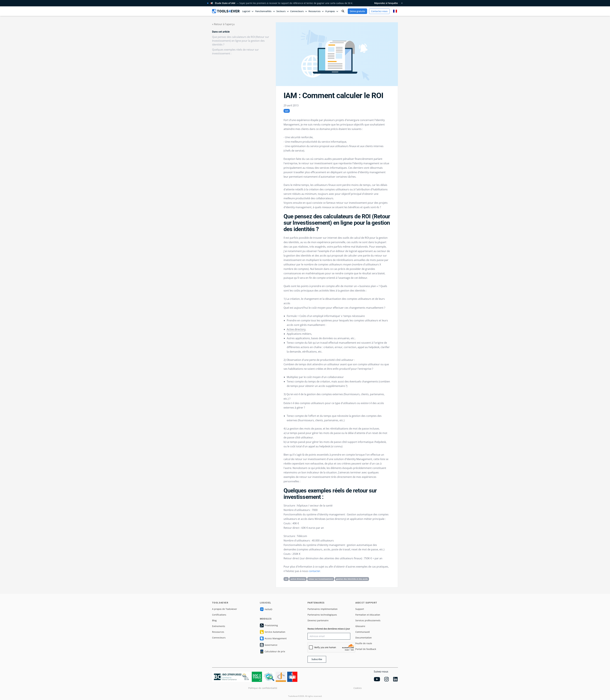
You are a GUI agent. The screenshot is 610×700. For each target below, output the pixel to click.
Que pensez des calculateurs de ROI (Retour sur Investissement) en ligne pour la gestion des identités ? (240, 40)
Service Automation (275, 631)
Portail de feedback (365, 649)
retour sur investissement (320, 579)
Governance (271, 644)
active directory (298, 579)
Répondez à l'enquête (386, 3)
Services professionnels (367, 620)
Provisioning (271, 625)
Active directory (296, 329)
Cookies (357, 688)
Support (359, 608)
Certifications (219, 614)
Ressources (218, 631)
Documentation (363, 637)
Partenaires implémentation (323, 608)
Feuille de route (363, 643)
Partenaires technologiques (322, 614)
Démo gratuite (357, 11)
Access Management (276, 638)
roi (286, 579)
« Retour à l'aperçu (223, 24)
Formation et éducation (367, 614)
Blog (214, 620)
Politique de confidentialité (262, 688)
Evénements (218, 626)
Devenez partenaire (318, 620)
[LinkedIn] (395, 679)
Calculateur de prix (275, 651)
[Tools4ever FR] (226, 11)
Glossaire (360, 626)
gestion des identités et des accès (352, 579)
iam (286, 110)
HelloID (268, 609)
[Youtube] (377, 679)
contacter (314, 571)
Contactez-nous (379, 11)
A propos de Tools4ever (224, 608)
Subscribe (317, 659)
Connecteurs (219, 637)
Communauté (362, 631)
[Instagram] (386, 679)
